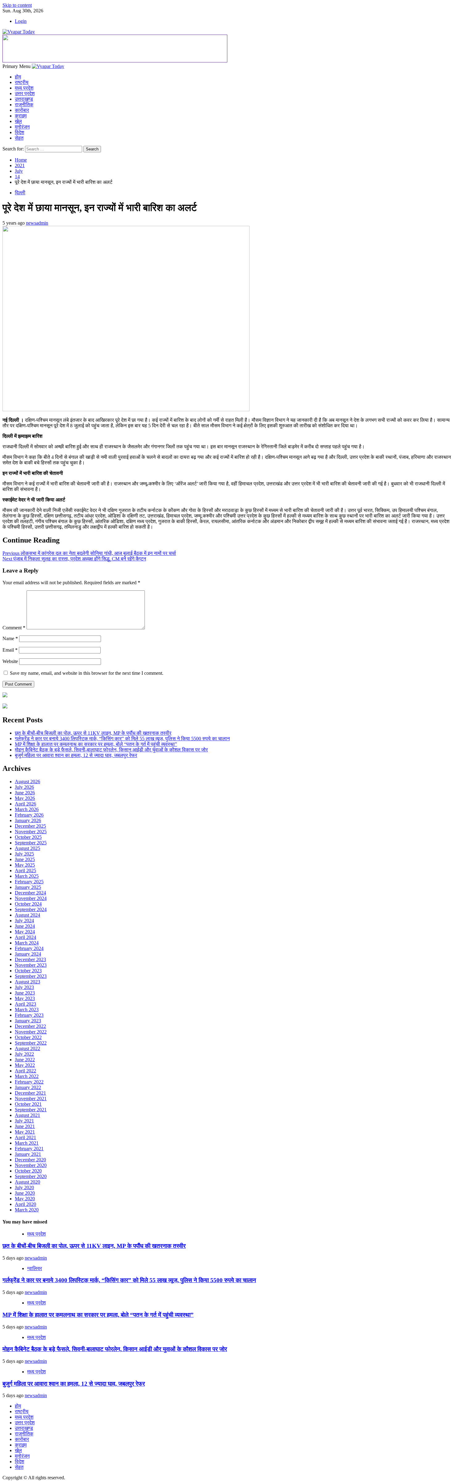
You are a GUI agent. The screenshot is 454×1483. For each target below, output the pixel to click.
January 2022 (28, 1087)
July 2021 (24, 1120)
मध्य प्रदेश (24, 88)
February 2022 (29, 1081)
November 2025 (31, 831)
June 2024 (25, 926)
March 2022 (27, 1076)
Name (10, 638)
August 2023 (27, 981)
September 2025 (31, 842)
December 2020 (30, 1159)
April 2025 (25, 870)
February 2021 (29, 1148)
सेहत (19, 138)
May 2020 (25, 1198)
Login (21, 21)
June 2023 (25, 992)
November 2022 (31, 1031)
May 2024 (25, 931)
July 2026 (24, 787)
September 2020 (31, 1176)
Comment (13, 627)
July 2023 (24, 987)
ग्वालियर (34, 1268)
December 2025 (30, 826)
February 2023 (29, 1015)
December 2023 (30, 959)
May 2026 (25, 798)
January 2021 (28, 1154)
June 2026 (25, 792)
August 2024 (27, 915)
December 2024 (30, 892)
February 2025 (29, 881)
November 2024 (31, 898)
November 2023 (31, 965)
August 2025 (27, 848)
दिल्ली (20, 192)
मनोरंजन (22, 126)
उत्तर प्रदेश (25, 93)
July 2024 (24, 920)
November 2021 (31, 1098)
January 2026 (28, 820)
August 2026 (27, 781)
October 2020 (28, 1170)
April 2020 (25, 1204)
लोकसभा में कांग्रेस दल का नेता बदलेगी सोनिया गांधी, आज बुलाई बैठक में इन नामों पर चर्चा (89, 553)
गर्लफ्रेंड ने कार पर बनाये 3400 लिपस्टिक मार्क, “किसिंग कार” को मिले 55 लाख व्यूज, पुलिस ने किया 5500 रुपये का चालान (122, 738)
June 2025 (25, 859)
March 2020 (27, 1209)
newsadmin (37, 223)
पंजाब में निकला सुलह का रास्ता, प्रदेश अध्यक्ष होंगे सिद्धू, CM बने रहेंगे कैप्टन (74, 558)
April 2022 (25, 1070)
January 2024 (28, 954)
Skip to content (17, 5)
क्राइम (21, 115)
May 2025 (25, 865)
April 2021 (25, 1137)
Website (10, 661)
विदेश (19, 132)
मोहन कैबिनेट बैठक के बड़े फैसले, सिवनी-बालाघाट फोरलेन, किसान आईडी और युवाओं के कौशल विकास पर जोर (111, 749)
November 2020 (31, 1165)
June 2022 (25, 1059)
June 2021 (25, 1126)
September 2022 (31, 1043)
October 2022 (28, 1037)
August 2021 (27, 1115)
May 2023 (25, 998)
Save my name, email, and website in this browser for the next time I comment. (86, 673)
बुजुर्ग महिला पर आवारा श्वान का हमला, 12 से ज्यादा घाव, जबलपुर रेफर (76, 755)
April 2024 (25, 937)
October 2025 (28, 837)
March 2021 (27, 1143)
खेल (18, 121)
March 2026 (27, 809)
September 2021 (31, 1109)
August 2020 (27, 1182)
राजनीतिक (24, 104)
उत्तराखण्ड (24, 99)
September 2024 (31, 909)
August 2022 (27, 1048)
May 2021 (25, 1131)
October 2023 (28, 970)
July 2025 (24, 853)
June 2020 (25, 1193)
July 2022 (24, 1054)
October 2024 (28, 903)
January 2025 (28, 887)
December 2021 (30, 1093)
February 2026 (29, 815)
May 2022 (25, 1065)
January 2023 (28, 1020)
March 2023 (27, 1009)
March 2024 (27, 942)
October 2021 (28, 1104)
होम (18, 76)
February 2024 (29, 948)
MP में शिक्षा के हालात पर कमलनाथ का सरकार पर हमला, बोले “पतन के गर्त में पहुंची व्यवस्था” (96, 744)
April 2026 (25, 803)
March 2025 (27, 876)
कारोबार (22, 110)
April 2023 (25, 1004)
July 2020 (24, 1187)
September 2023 (31, 976)
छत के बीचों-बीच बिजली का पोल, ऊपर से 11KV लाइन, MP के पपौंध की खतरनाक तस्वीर (93, 733)
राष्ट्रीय (21, 82)
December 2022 (30, 1026)
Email (10, 650)
